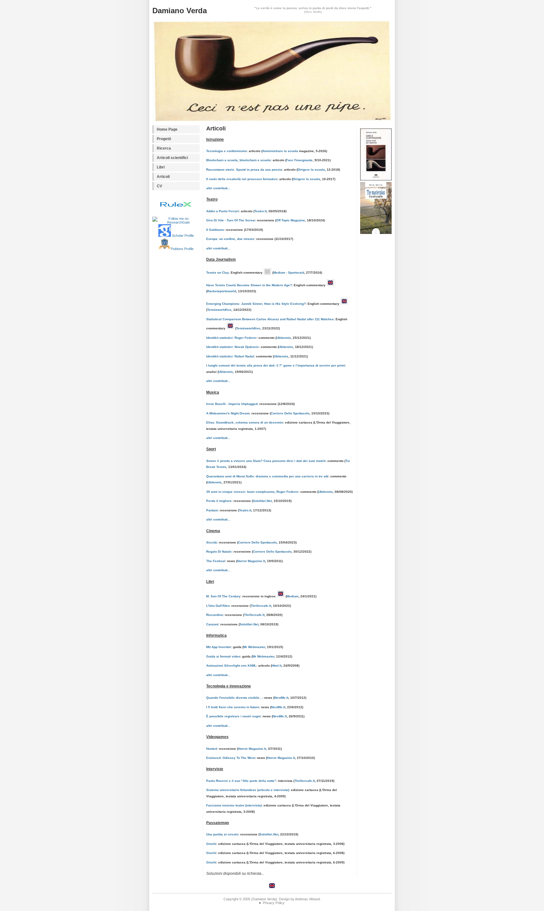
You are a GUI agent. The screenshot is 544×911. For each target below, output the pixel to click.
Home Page (167, 129)
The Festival (215, 561)
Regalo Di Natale (219, 551)
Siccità (211, 542)
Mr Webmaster (254, 647)
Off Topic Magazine (290, 220)
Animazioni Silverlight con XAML (231, 665)
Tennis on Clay (217, 272)
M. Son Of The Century (223, 596)
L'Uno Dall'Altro (218, 605)
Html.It (276, 665)
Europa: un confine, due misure (230, 239)
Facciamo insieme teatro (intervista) (234, 805)
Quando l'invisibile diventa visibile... (234, 697)
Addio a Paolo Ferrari (222, 211)
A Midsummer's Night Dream (228, 413)
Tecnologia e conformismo (226, 151)
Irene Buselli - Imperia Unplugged (232, 404)
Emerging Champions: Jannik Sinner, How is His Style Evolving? (256, 303)
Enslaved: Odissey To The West (230, 758)
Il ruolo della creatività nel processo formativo (241, 179)
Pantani (212, 510)
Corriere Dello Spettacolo (290, 413)
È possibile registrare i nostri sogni (233, 716)
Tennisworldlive (219, 309)
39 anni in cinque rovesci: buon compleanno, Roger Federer (252, 491)
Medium (292, 596)
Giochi (211, 844)
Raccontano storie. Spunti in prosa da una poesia (244, 169)
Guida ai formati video (223, 656)
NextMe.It (281, 697)
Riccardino (214, 615)
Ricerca (164, 148)
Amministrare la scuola (280, 151)
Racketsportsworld (221, 291)
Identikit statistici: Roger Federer (231, 337)
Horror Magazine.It (251, 561)
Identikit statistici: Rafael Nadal (230, 356)
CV (159, 186)
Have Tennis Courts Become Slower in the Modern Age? (249, 285)
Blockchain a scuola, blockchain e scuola (238, 160)
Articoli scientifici (172, 158)
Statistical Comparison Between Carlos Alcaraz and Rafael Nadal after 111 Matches (270, 319)
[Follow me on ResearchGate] (176, 220)
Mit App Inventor (218, 647)
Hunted (211, 748)
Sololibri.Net (262, 501)
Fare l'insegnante (299, 160)
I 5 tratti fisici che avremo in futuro (232, 707)
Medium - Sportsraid (288, 272)
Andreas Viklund (307, 899)
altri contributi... (218, 188)
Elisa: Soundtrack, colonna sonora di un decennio (244, 422)
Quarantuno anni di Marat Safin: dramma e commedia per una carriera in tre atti (267, 476)
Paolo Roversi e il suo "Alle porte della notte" (241, 781)
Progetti (164, 139)
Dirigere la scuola (311, 169)
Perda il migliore (219, 501)
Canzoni (212, 624)
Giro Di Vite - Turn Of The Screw (230, 220)
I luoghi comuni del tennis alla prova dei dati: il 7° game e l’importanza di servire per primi (275, 365)
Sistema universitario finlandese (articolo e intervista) (247, 790)
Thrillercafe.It (261, 605)
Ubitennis (283, 337)
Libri (161, 167)
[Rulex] (176, 204)
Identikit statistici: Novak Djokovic (232, 347)
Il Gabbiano (215, 229)
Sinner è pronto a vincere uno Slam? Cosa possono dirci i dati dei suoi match (266, 461)
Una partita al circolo (222, 834)
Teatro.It (260, 211)
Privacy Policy (274, 903)
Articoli (163, 176)
